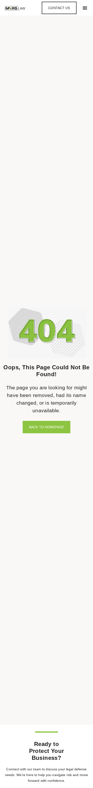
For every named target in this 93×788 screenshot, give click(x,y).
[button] (84, 7)
